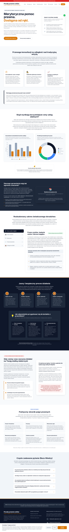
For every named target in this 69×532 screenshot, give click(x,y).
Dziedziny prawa (40, 4)
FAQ (59, 4)
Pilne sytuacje (50, 4)
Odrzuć (54, 527)
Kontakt (63, 4)
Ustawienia (49, 527)
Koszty (34, 4)
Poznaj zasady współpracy (25, 38)
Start (25, 4)
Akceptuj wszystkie (62, 528)
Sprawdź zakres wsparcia (10, 38)
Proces (45, 4)
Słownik (55, 4)
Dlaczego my (29, 4)
